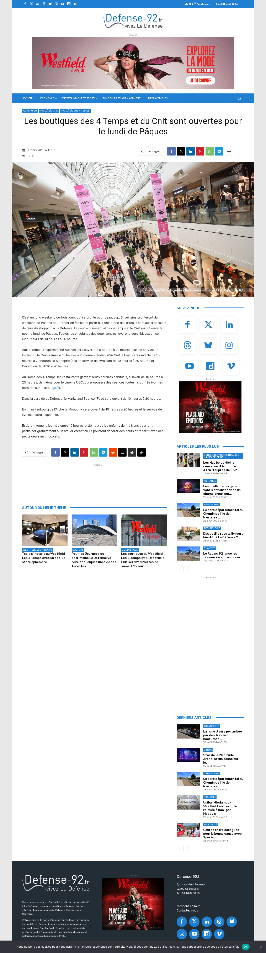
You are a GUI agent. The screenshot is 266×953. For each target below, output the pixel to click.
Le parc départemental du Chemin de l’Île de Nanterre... (223, 513)
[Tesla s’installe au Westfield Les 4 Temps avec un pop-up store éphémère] (45, 530)
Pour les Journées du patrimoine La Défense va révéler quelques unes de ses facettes (94, 560)
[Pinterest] (200, 151)
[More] (229, 151)
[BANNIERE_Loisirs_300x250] (210, 407)
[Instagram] (56, 4)
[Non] (261, 947)
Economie (210, 797)
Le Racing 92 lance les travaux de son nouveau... (223, 555)
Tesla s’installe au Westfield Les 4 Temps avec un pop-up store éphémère (43, 558)
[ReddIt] (113, 452)
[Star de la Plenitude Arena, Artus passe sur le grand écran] (188, 755)
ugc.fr (54, 388)
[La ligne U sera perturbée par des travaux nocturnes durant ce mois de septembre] (188, 731)
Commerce (30, 110)
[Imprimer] (132, 452)
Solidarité (210, 824)
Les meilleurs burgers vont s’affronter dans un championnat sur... (222, 490)
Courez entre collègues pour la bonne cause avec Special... (222, 833)
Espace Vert (211, 504)
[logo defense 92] (133, 20)
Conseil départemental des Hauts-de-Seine (221, 456)
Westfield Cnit (49, 110)
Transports (211, 726)
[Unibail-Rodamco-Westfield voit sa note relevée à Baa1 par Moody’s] (188, 802)
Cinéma (208, 749)
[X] (181, 151)
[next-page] (185, 568)
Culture (78, 549)
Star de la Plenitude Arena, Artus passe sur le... (221, 758)
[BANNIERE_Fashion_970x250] (133, 63)
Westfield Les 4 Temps (75, 110)
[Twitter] (31, 4)
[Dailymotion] (69, 4)
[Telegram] (219, 151)
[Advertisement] (97, 476)
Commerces (130, 549)
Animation (210, 481)
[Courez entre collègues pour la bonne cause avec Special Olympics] (188, 830)
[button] (239, 98)
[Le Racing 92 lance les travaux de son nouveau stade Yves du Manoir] (188, 553)
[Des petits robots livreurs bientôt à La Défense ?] (188, 534)
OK (246, 946)
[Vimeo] (75, 4)
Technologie (212, 528)
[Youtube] (62, 4)
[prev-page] (179, 568)
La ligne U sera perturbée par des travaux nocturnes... (222, 735)
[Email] (122, 452)
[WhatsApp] (210, 151)
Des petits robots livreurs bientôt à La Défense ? (223, 535)
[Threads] (44, 4)
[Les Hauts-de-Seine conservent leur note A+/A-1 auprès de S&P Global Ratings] (188, 460)
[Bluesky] (50, 4)
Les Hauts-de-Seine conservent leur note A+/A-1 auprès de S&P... (221, 466)
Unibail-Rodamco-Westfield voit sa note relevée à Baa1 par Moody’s (220, 808)
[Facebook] (25, 4)
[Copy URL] (141, 452)
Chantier (210, 548)
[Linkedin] (37, 4)
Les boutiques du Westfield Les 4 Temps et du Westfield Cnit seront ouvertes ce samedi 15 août (143, 560)
